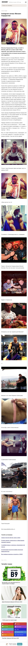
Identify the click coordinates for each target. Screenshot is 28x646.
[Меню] (26, 2)
